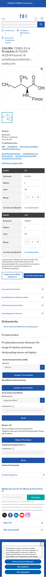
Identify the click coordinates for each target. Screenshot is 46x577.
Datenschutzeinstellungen (23, 562)
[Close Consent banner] (42, 544)
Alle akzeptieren (23, 572)
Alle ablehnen (23, 567)
